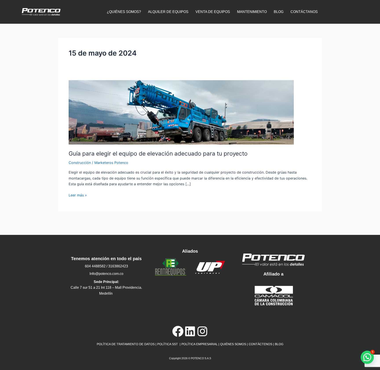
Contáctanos (304, 12)
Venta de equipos (212, 12)
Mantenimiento (252, 12)
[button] (367, 357)
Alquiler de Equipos (168, 12)
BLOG (279, 344)
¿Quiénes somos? (124, 12)
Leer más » (78, 194)
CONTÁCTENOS (260, 344)
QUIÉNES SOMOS (233, 344)
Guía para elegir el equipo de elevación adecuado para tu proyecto (158, 153)
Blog (278, 12)
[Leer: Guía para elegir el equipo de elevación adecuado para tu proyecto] (181, 112)
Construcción (80, 162)
